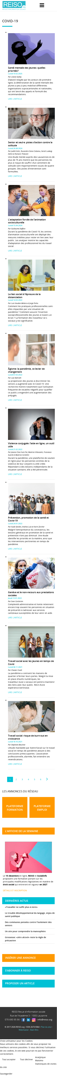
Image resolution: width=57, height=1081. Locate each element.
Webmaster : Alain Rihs (28, 1030)
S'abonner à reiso (18, 970)
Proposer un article (20, 983)
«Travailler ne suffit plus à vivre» (21, 907)
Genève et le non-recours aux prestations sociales (31, 594)
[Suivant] (47, 779)
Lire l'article (15, 98)
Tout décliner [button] (26, 1059)
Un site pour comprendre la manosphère (25, 931)
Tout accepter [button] (9, 1059)
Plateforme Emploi (42, 807)
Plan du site (46, 1027)
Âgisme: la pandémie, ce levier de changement (26, 370)
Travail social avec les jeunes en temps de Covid (31, 662)
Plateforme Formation (14, 807)
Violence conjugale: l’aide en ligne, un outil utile (31, 445)
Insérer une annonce (20, 957)
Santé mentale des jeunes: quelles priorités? (26, 69)
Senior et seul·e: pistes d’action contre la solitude (30, 144)
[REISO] (14, 5)
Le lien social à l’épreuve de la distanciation (24, 296)
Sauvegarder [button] (6, 1073)
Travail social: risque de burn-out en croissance (28, 737)
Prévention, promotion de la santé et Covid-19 (28, 519)
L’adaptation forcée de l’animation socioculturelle (27, 221)
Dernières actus (16, 900)
